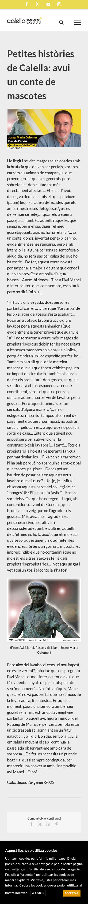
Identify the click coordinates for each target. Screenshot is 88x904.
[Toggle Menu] (77, 23)
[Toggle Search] (61, 22)
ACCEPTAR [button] (72, 893)
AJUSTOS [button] (38, 893)
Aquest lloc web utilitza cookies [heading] (31, 850)
